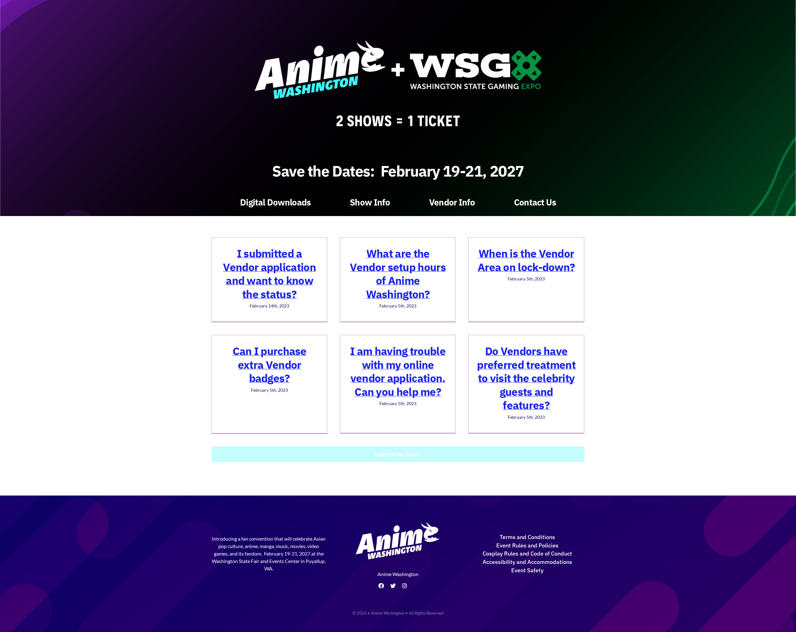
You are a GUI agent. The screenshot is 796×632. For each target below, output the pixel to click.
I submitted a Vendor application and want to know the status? (269, 273)
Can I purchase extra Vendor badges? (270, 364)
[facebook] (381, 585)
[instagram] (404, 585)
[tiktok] (415, 586)
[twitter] (393, 585)
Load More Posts (398, 454)
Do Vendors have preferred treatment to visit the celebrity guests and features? (526, 378)
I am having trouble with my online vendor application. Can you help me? (398, 371)
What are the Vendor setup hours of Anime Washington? (398, 273)
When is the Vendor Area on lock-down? (526, 260)
